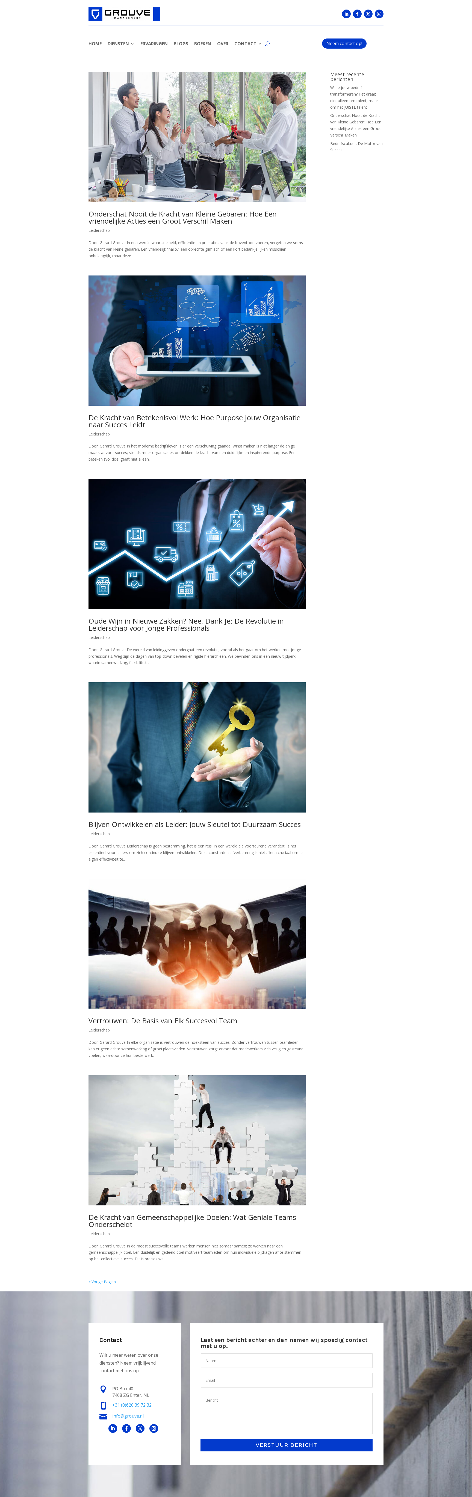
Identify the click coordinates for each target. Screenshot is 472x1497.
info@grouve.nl (128, 1416)
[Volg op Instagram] (379, 14)
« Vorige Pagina (102, 1281)
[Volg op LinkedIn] (346, 14)
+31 (132, 1405)
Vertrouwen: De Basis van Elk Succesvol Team (162, 1020)
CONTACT (245, 44)
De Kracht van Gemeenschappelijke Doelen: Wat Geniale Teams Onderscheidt (192, 1220)
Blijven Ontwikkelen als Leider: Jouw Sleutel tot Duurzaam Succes (194, 824)
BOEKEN (202, 44)
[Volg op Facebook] (357, 14)
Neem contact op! (344, 43)
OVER (222, 44)
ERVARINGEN (154, 44)
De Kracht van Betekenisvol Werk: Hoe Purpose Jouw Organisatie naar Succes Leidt (194, 421)
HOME (95, 44)
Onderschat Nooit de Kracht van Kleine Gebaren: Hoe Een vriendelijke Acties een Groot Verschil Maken (182, 217)
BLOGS (181, 44)
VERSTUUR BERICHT (286, 1445)
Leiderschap (99, 230)
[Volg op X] (368, 14)
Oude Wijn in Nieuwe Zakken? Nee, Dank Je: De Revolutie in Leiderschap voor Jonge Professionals (186, 624)
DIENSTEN (118, 44)
